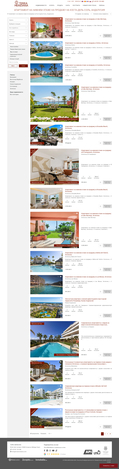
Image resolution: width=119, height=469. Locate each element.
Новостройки (14, 46)
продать (60, 5)
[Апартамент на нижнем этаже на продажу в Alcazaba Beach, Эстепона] (46, 135)
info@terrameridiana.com (19, 451)
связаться (78, 1)
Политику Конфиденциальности (85, 460)
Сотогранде (13, 86)
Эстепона (13, 88)
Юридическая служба (100, 460)
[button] (61, 27)
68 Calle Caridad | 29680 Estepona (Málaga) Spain (25, 447)
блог (72, 1)
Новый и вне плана (89, 5)
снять (68, 5)
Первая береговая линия (17, 49)
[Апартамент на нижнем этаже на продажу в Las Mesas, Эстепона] (46, 284)
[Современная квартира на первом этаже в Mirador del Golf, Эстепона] (46, 394)
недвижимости (41, 5)
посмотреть (107, 35)
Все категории (14, 94)
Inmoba (109, 462)
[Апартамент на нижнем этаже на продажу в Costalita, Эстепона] (46, 73)
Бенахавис (13, 77)
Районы (101, 5)
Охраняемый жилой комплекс (16, 55)
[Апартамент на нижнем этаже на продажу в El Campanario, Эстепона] (54, 167)
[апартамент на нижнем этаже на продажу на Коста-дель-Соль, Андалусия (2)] (107, 434)
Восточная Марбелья (16, 79)
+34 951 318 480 (98, 1)
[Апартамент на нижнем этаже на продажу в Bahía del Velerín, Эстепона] (46, 261)
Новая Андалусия (15, 84)
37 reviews (63, 454)
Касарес (12, 81)
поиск (23, 66)
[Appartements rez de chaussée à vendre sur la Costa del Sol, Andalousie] (88, 1)
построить (76, 5)
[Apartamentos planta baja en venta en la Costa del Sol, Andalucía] (85, 1)
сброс (12, 66)
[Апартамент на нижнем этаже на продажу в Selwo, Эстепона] (46, 50)
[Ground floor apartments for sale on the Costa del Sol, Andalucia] (82, 1)
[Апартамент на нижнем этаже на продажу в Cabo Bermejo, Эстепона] (46, 27)
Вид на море (14, 52)
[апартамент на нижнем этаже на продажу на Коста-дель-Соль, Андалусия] (90, 1)
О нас (69, 1)
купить (51, 5)
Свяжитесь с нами (108, 465)
